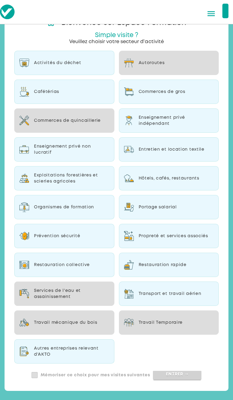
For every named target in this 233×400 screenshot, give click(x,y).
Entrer (177, 374)
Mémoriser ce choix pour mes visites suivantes (95, 375)
